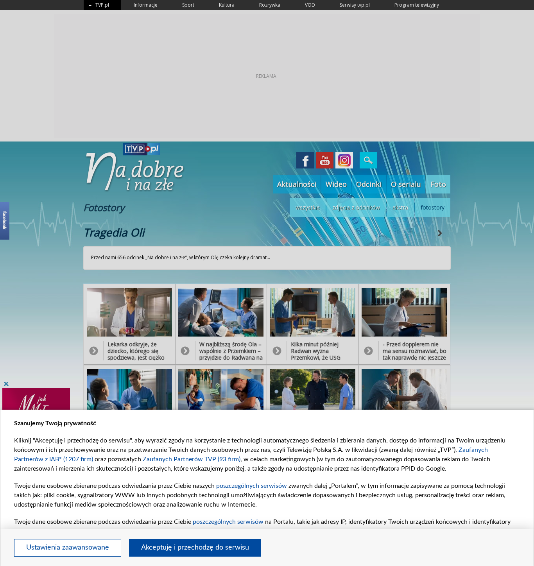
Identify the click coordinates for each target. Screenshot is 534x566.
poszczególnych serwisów (251, 486)
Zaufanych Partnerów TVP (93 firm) (191, 459)
